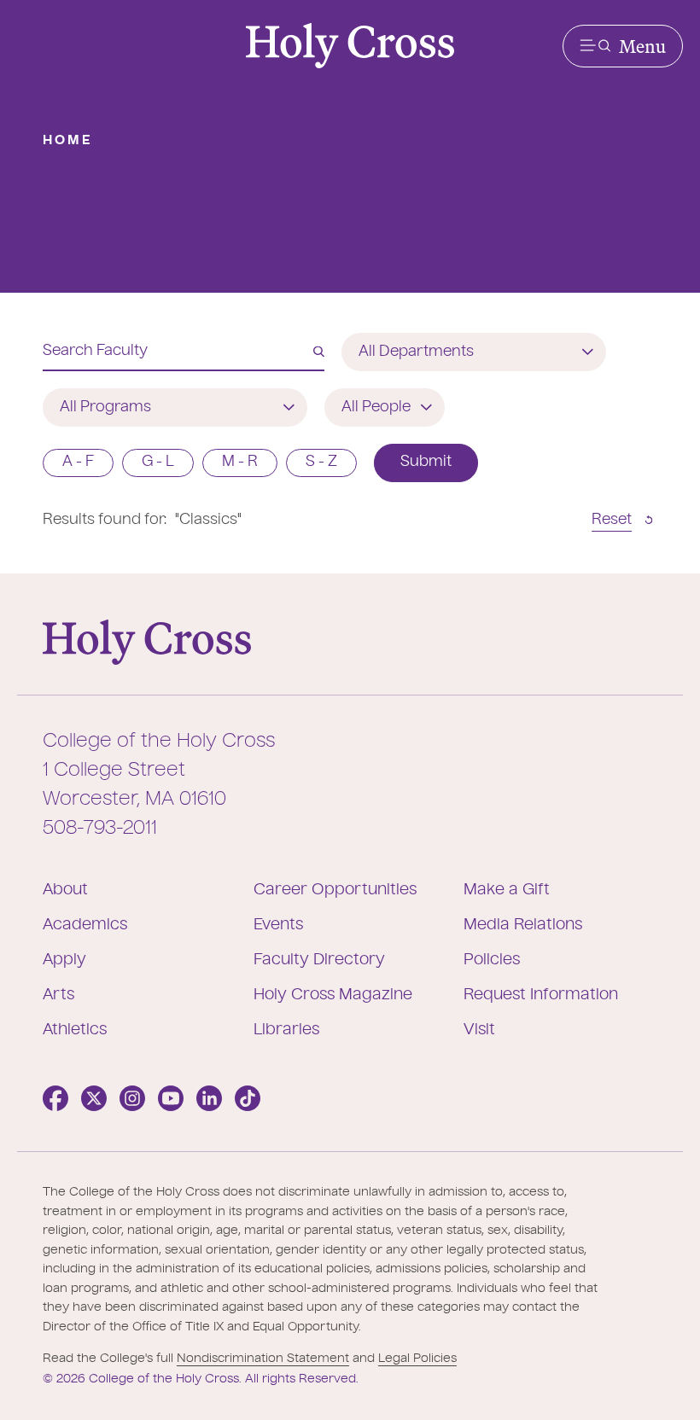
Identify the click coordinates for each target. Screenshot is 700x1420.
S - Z (321, 462)
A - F (78, 462)
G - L (158, 462)
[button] (623, 46)
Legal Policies (417, 1359)
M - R (240, 462)
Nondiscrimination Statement (263, 1359)
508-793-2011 (100, 828)
